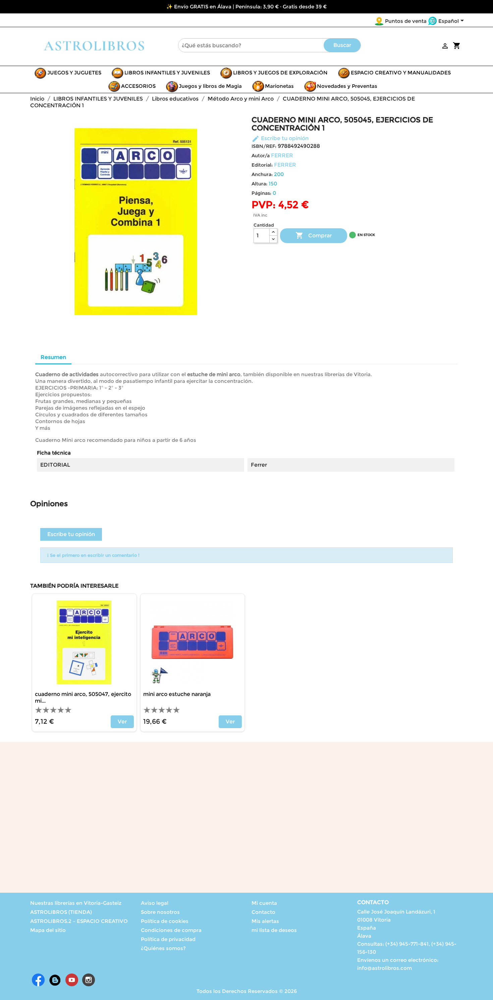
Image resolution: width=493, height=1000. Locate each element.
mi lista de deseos (274, 930)
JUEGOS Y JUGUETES (74, 72)
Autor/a (261, 156)
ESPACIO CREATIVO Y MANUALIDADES (401, 72)
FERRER (282, 155)
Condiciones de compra (171, 930)
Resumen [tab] (53, 357)
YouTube (71, 980)
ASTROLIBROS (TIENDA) (61, 912)
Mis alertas (265, 921)
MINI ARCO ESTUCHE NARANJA (177, 694)
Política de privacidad (168, 939)
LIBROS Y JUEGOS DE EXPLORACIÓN (280, 72)
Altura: (259, 184)
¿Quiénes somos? (163, 948)
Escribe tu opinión (280, 138)
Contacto (263, 912)
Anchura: (262, 174)
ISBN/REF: (264, 146)
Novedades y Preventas (347, 86)
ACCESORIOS (138, 86)
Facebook (38, 980)
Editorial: (262, 165)
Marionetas (279, 86)
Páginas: (261, 193)
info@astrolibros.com (384, 968)
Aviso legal (154, 903)
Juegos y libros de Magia (210, 86)
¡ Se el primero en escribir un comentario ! (93, 555)
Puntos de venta (406, 21)
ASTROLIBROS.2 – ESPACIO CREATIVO (79, 921)
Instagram (88, 980)
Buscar (342, 45)
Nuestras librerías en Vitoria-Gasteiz (75, 903)
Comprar (313, 235)
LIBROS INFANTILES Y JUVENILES (167, 72)
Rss (55, 980)
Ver (122, 721)
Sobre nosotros (160, 912)
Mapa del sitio (48, 930)
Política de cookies (164, 921)
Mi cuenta (264, 903)
